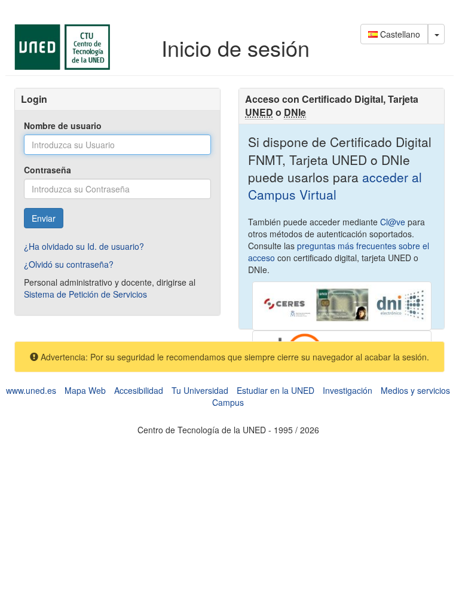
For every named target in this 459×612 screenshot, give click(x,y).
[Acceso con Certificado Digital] (342, 305)
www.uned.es (31, 390)
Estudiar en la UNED (275, 390)
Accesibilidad (138, 390)
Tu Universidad (200, 390)
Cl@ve (392, 222)
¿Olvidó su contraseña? (69, 264)
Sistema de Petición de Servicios (85, 294)
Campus (228, 402)
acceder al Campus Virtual (335, 185)
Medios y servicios (415, 390)
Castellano (399, 34)
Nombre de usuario (63, 125)
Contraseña (47, 170)
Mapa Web (85, 390)
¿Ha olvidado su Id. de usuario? (84, 246)
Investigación (347, 390)
